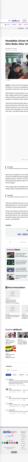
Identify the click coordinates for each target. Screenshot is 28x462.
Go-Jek (17, 85)
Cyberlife (14, 24)
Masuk (24, 20)
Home (8, 24)
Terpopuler (21, 28)
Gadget (20, 24)
